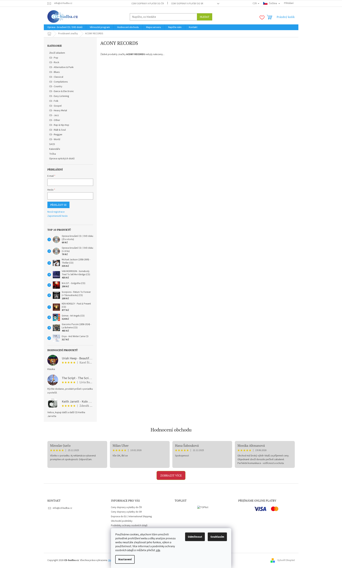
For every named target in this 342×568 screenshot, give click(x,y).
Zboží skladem (57, 53)
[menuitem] (65, 27)
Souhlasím (217, 537)
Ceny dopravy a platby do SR (187, 3)
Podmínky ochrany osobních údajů (129, 525)
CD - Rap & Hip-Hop (59, 125)
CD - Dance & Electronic (61, 91)
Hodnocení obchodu (171, 430)
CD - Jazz (54, 115)
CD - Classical (56, 77)
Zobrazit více (171, 475)
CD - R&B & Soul (57, 130)
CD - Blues (54, 72)
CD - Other (54, 120)
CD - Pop (53, 58)
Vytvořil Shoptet (286, 560)
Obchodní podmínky (121, 521)
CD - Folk (53, 101)
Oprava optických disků (62, 158)
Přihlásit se (58, 204)
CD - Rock (54, 62)
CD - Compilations (58, 82)
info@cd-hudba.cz (62, 508)
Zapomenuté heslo (57, 216)
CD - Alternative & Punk (61, 67)
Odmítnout (195, 537)
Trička (52, 154)
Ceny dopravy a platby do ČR (147, 3)
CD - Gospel (55, 106)
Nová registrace (56, 212)
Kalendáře (54, 149)
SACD (52, 144)
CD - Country (55, 86)
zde (158, 550)
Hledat (204, 16)
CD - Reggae (55, 134)
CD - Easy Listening (59, 96)
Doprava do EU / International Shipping (131, 516)
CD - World (54, 139)
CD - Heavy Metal (58, 110)
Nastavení (125, 559)
